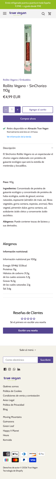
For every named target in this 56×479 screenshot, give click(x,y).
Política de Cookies (12, 391)
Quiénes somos (11, 386)
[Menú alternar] (4, 13)
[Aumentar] (17, 110)
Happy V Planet (11, 430)
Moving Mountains (12, 417)
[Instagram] (9, 369)
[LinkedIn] (18, 369)
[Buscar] (43, 13)
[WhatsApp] (14, 369)
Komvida (7, 439)
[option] (28, 49)
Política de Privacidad (13, 404)
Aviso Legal (8, 400)
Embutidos (25, 79)
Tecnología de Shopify (13, 470)
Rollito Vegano (10, 79)
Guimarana (8, 421)
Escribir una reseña (28, 330)
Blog (5, 409)
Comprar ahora (28, 118)
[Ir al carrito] (50, 13)
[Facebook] (5, 369)
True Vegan (33, 467)
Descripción (9, 147)
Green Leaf (8, 426)
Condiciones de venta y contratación (21, 395)
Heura (6, 435)
